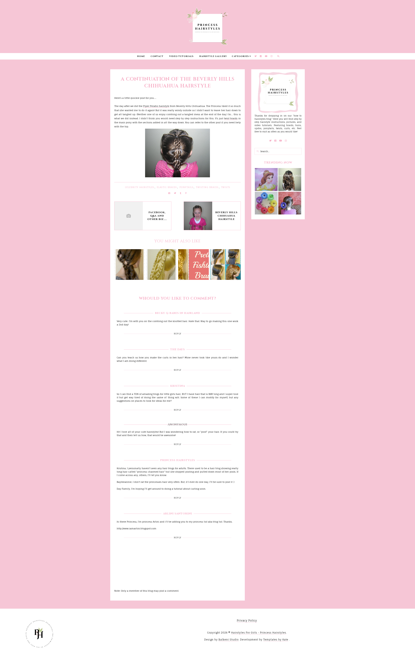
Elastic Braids (167, 187)
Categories (240, 56)
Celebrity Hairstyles (139, 187)
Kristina (177, 386)
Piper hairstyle (156, 106)
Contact (157, 56)
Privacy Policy (247, 620)
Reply (177, 333)
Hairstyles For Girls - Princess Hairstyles (258, 632)
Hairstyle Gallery (213, 56)
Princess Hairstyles (177, 460)
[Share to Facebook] (169, 193)
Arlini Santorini (177, 513)
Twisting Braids (207, 187)
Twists (225, 187)
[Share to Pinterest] (186, 193)
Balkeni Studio (229, 639)
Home (141, 56)
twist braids (230, 118)
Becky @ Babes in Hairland (177, 313)
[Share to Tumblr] (180, 193)
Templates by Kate (275, 639)
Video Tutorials (181, 56)
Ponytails (186, 187)
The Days (177, 349)
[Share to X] (175, 193)
